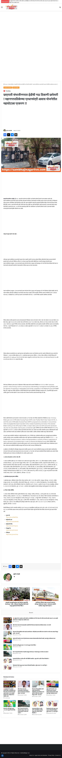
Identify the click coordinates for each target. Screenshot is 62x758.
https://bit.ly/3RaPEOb (12, 517)
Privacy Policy (51, 755)
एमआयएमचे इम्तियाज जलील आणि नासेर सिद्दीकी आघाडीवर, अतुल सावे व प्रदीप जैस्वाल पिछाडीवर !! (31, 658)
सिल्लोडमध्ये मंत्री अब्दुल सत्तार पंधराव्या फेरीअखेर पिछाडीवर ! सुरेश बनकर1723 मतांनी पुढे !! (30, 665)
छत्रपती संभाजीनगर (7, 87)
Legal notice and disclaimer (41, 755)
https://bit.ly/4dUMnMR (12, 521)
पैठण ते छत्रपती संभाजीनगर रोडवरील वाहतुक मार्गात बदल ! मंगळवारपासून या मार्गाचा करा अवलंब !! (30, 651)
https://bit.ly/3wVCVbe (12, 534)
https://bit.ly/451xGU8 (12, 530)
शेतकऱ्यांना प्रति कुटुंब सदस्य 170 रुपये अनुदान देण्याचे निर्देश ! (24, 645)
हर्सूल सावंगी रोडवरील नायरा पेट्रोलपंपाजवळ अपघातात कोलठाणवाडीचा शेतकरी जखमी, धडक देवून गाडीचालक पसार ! (34, 638)
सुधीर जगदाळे (8, 130)
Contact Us (57, 755)
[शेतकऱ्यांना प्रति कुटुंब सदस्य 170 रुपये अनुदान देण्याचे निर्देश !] (7, 647)
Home (5, 84)
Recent (31, 612)
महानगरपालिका (11, 84)
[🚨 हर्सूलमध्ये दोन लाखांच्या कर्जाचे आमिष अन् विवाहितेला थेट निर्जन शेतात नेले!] (7, 620)
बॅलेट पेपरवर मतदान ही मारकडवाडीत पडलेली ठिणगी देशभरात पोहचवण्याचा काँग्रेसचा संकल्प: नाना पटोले (32, 625)
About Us (31, 755)
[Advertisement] (31, 23)
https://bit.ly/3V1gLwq (12, 526)
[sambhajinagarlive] (12, 7)
